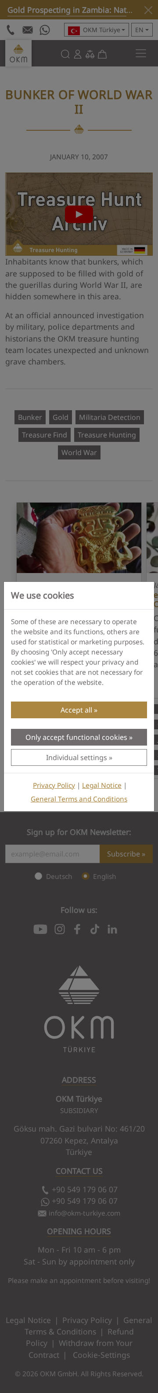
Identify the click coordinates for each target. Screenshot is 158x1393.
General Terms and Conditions (79, 799)
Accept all (76, 710)
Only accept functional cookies (76, 737)
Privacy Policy (54, 785)
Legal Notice (102, 785)
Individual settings (76, 757)
